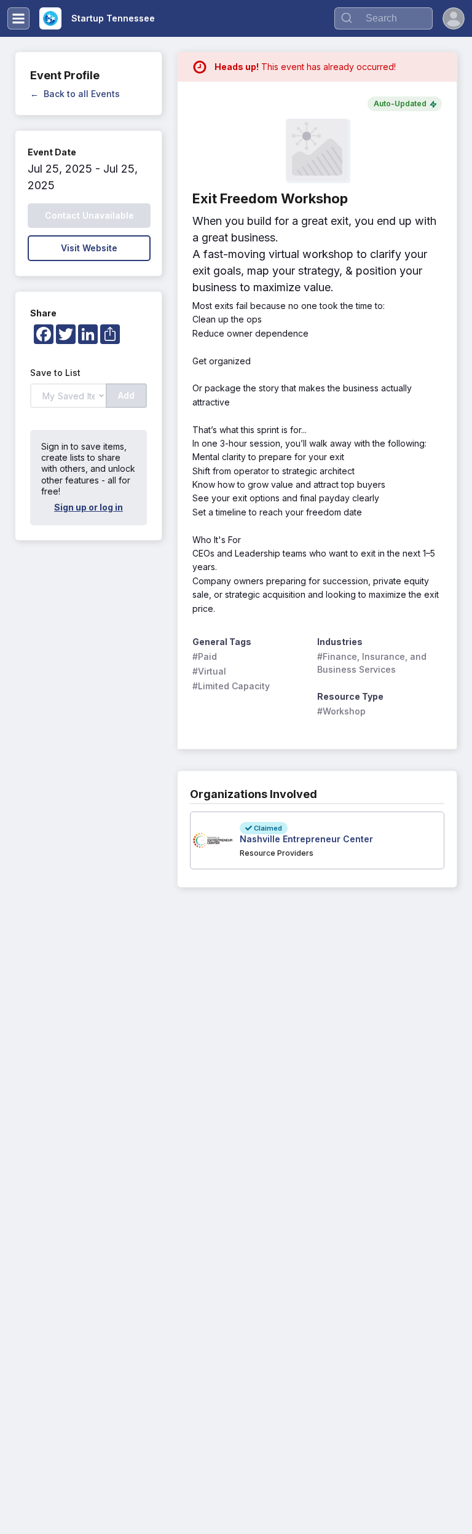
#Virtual (209, 671)
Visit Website (89, 248)
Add (126, 395)
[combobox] (383, 18)
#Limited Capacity (231, 686)
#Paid (204, 656)
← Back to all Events (75, 93)
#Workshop (341, 711)
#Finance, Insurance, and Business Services (373, 663)
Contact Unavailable (89, 215)
